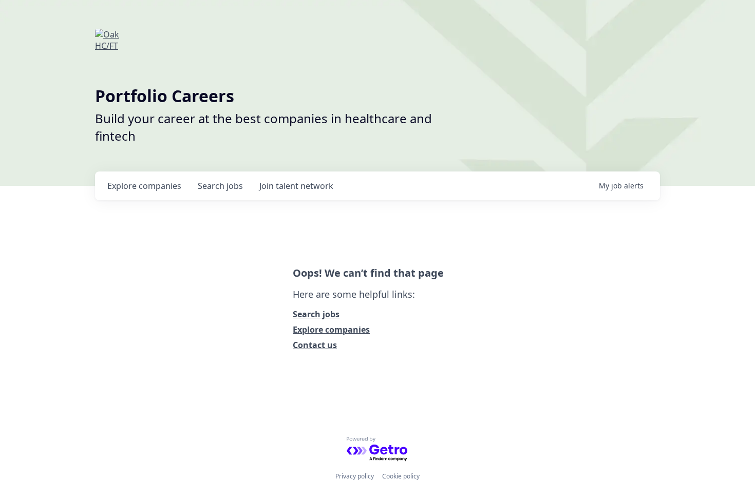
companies (144, 185)
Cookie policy (401, 476)
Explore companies (331, 329)
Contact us (315, 345)
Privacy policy (354, 476)
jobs (220, 185)
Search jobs (316, 314)
